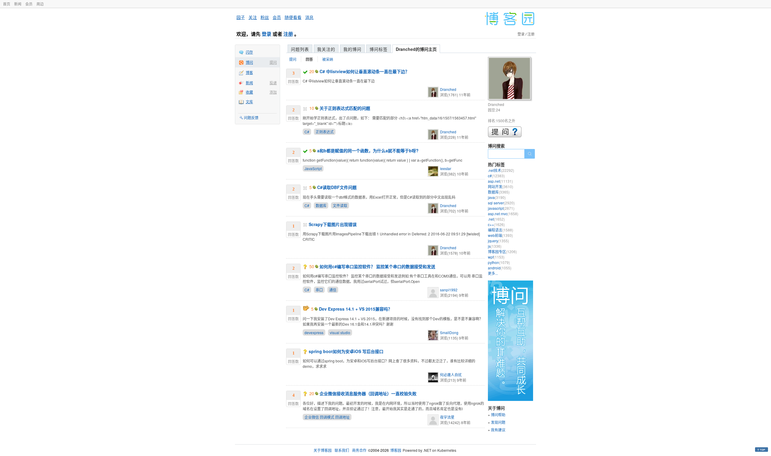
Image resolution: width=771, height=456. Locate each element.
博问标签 (379, 49)
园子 (240, 17)
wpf (496, 256)
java (497, 197)
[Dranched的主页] (510, 79)
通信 (332, 289)
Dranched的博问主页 (416, 49)
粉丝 (265, 17)
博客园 (395, 450)
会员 (29, 3)
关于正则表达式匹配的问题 (345, 108)
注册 (288, 33)
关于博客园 (323, 450)
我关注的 (326, 49)
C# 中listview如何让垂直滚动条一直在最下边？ (364, 71)
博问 (249, 62)
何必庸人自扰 (451, 374)
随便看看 (293, 17)
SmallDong (449, 332)
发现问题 (498, 422)
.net (496, 219)
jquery (498, 240)
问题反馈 (251, 117)
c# (496, 175)
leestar (445, 168)
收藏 (249, 92)
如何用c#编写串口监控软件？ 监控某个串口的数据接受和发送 (377, 266)
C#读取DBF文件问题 (337, 187)
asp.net (500, 181)
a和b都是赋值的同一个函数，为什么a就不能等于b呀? (368, 150)
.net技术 (501, 170)
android (499, 267)
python (499, 262)
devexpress (313, 332)
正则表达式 (325, 131)
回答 (309, 59)
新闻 (17, 3)
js (494, 246)
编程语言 (500, 229)
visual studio (340, 332)
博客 (249, 72)
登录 (266, 33)
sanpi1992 (448, 289)
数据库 (321, 205)
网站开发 (500, 186)
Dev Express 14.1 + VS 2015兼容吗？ (355, 309)
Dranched (448, 89)
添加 (273, 92)
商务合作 (359, 450)
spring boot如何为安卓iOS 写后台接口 (346, 351)
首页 (6, 3)
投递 (273, 82)
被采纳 (327, 59)
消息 (309, 17)
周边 (40, 3)
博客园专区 (502, 251)
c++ (496, 224)
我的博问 (352, 49)
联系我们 (342, 450)
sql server (501, 202)
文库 (249, 101)
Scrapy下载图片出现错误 (333, 224)
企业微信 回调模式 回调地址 (327, 417)
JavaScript (313, 168)
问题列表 (300, 49)
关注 (252, 17)
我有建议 (498, 429)
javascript (501, 208)
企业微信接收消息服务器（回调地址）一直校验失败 (368, 393)
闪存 (249, 51)
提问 (273, 62)
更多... (493, 273)
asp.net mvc (503, 213)
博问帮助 (498, 414)
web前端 (500, 235)
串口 (319, 289)
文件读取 (340, 205)
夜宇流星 (447, 417)
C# (306, 131)
